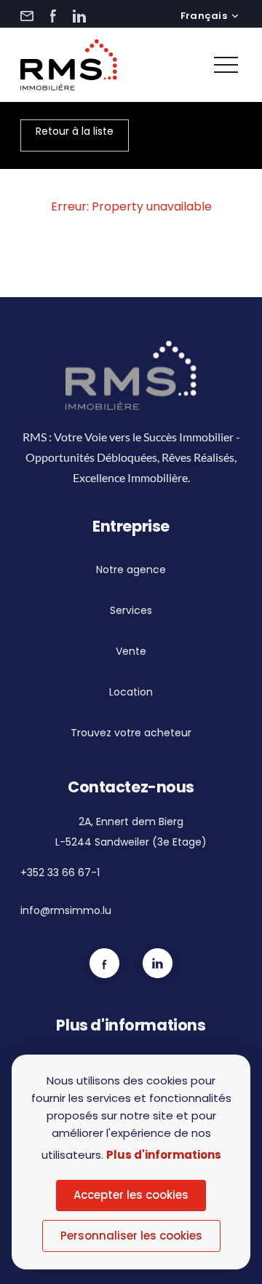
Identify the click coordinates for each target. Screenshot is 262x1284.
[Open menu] (226, 65)
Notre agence (131, 569)
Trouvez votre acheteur (131, 732)
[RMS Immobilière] (68, 64)
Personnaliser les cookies (131, 1235)
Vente (131, 651)
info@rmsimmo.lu (65, 910)
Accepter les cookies (131, 1194)
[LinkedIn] (79, 16)
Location (131, 692)
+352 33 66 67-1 (60, 872)
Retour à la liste (75, 131)
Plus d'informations (163, 1154)
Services (131, 610)
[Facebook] (53, 16)
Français (203, 16)
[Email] (26, 16)
